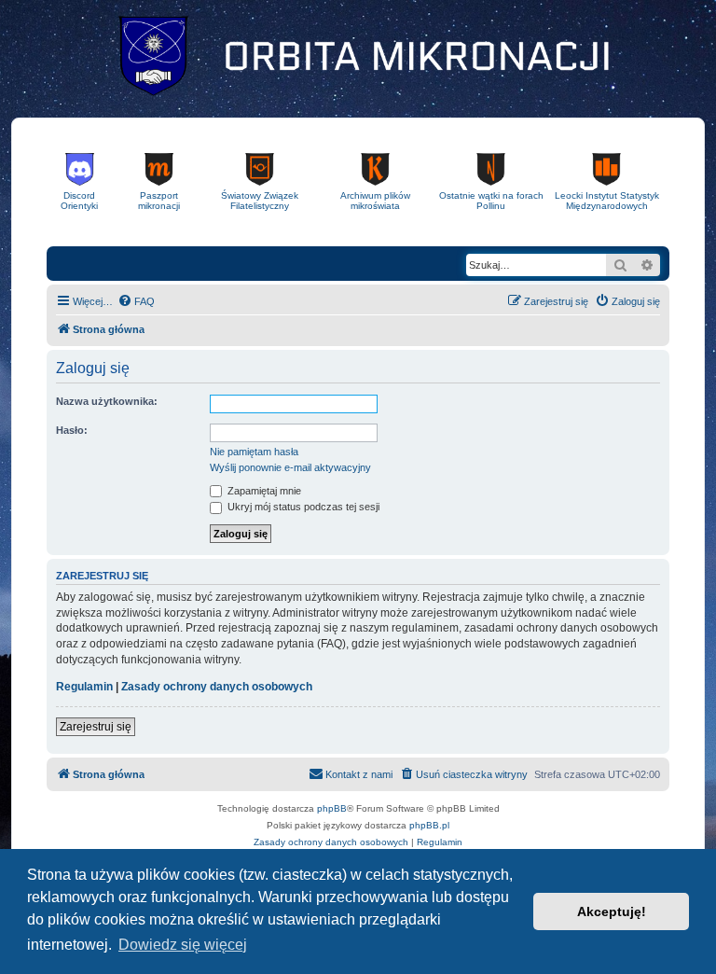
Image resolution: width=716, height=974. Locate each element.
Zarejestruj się (95, 726)
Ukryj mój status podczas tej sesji (302, 506)
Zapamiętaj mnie (263, 490)
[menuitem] (136, 301)
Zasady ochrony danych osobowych (216, 686)
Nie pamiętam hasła (254, 451)
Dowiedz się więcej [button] (182, 945)
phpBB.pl (429, 825)
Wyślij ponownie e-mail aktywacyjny (290, 467)
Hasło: (72, 430)
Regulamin (84, 686)
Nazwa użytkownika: (107, 401)
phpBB (332, 808)
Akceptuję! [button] (611, 911)
